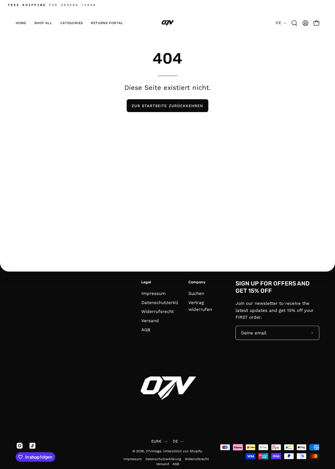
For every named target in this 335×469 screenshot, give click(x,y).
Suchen (196, 293)
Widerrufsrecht (157, 311)
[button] (71, 23)
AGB (145, 329)
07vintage (153, 451)
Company (196, 282)
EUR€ (156, 441)
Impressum (153, 293)
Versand (150, 320)
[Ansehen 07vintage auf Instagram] (19, 446)
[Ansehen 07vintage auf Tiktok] (32, 446)
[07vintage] (167, 23)
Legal (146, 282)
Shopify (196, 451)
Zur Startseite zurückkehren (167, 106)
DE (278, 22)
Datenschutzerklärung (165, 302)
